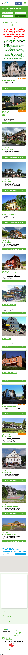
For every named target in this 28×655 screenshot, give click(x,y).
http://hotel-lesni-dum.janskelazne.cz (14, 184)
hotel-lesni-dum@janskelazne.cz (13, 185)
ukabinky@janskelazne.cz (12, 245)
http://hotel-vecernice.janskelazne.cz (14, 275)
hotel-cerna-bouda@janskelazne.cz (14, 409)
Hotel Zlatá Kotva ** (9, 373)
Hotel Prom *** (7, 436)
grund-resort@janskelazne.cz (13, 537)
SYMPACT (17, 649)
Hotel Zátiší (6, 339)
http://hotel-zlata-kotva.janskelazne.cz (14, 374)
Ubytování (11, 19)
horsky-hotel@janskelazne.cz (13, 509)
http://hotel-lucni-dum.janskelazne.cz (14, 216)
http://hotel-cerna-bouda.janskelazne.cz (15, 408)
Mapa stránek (16, 635)
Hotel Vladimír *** (9, 305)
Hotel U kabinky (8, 242)
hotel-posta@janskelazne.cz (12, 475)
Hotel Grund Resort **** (10, 534)
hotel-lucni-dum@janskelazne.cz (13, 217)
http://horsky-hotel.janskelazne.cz (13, 508)
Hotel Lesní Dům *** (9, 181)
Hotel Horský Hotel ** (10, 506)
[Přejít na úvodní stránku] (5, 3)
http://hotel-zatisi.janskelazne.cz (13, 340)
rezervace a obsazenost (14, 88)
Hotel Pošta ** (7, 472)
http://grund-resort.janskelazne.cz (13, 536)
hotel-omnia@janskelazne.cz (12, 117)
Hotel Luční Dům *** (9, 215)
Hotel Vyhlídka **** (9, 81)
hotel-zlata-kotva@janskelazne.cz (13, 375)
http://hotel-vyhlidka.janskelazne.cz (14, 82)
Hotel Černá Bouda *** (10, 407)
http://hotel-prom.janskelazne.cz (13, 438)
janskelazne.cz (5, 19)
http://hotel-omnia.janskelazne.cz (13, 116)
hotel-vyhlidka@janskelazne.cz (13, 83)
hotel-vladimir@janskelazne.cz (13, 307)
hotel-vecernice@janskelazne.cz (13, 276)
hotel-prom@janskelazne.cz (12, 439)
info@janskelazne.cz (9, 639)
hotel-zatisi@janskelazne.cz (12, 341)
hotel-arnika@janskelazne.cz (12, 152)
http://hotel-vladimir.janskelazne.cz (14, 306)
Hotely (14, 19)
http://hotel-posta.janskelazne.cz (13, 474)
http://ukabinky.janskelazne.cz (13, 244)
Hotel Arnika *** (8, 149)
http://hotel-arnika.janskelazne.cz (13, 151)
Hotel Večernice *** (9, 273)
